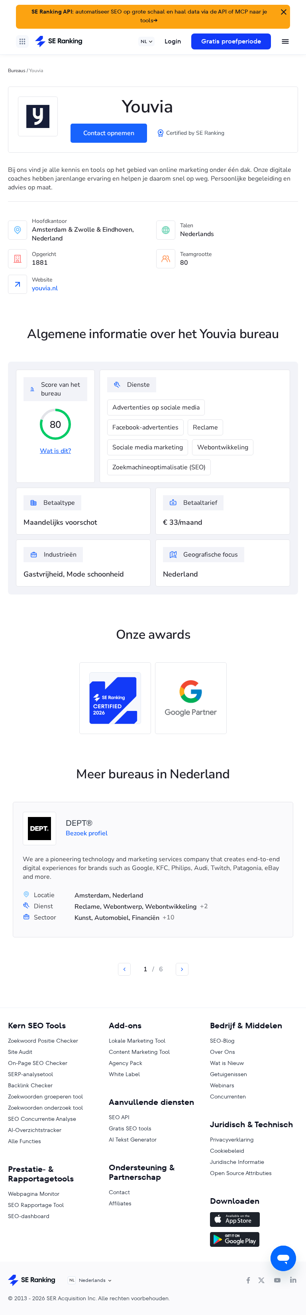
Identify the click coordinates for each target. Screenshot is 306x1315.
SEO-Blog (222, 1041)
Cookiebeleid (227, 1151)
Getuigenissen (228, 1074)
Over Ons (222, 1052)
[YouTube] (277, 1280)
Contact (119, 1192)
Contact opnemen (108, 133)
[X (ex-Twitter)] (261, 1280)
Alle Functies (24, 1141)
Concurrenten (228, 1096)
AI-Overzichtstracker (34, 1130)
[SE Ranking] (58, 41)
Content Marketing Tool (139, 1052)
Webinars (222, 1085)
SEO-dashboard (28, 1216)
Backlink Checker (30, 1085)
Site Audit (20, 1052)
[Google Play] (254, 1240)
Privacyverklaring (232, 1140)
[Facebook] (248, 1280)
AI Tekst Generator (133, 1140)
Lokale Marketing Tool (137, 1041)
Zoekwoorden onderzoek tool (45, 1108)
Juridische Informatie (237, 1162)
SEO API (119, 1117)
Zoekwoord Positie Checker (43, 1041)
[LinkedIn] (293, 1280)
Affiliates (120, 1203)
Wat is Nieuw (227, 1063)
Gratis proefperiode (231, 41)
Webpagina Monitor (33, 1194)
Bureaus (17, 70)
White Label (124, 1074)
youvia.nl (45, 288)
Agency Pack (125, 1063)
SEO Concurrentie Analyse (42, 1119)
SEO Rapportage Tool (36, 1205)
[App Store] (254, 1220)
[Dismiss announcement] (283, 11)
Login (173, 41)
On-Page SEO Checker (37, 1063)
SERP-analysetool (30, 1074)
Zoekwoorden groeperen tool (45, 1096)
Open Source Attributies (241, 1173)
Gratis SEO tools (130, 1128)
